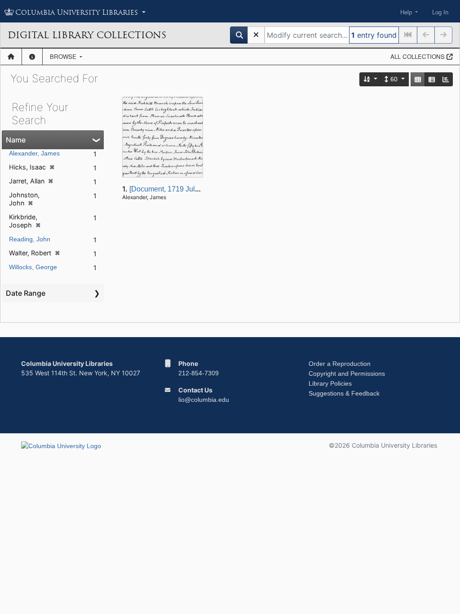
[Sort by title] (370, 79)
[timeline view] (445, 79)
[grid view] (418, 79)
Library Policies (330, 383)
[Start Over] (256, 35)
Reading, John (29, 239)
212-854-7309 (198, 373)
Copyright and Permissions (347, 373)
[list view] (432, 79)
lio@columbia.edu (203, 399)
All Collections (418, 56)
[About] (32, 57)
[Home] (11, 57)
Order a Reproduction (340, 363)
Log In (440, 12)
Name (16, 139)
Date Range (25, 293)
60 (394, 79)
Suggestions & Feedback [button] (344, 393)
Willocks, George (33, 267)
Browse (64, 56)
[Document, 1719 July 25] (169, 189)
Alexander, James (34, 153)
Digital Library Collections (87, 35)
